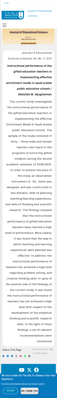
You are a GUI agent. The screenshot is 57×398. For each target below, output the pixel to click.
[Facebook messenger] (8, 357)
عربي (6, 3)
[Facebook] (3, 357)
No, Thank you (29, 391)
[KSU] (13, 14)
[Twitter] (16, 357)
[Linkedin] (12, 357)
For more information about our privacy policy (22, 384)
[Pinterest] (21, 357)
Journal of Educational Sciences (28, 42)
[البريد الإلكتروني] (29, 357)
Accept (10, 391)
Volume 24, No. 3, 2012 (37, 59)
